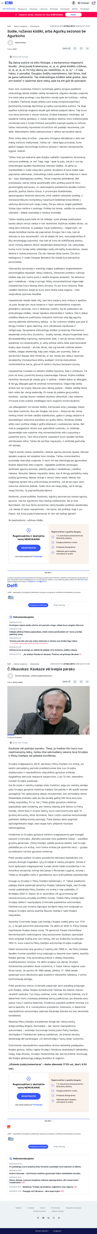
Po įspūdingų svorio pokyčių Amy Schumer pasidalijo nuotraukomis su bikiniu (45, 1167)
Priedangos (84, 9)
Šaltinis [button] (48, 572)
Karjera (42, 1208)
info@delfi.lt (42, 581)
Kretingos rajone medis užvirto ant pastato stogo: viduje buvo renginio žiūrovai (46, 625)
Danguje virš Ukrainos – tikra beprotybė (41, 1191)
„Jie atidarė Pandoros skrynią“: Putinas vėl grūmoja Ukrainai (51, 654)
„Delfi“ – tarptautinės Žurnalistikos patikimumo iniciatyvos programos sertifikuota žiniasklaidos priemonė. (44, 592)
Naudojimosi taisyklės (73, 1208)
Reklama (19, 1208)
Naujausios (22, 9)
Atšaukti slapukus (58, 1211)
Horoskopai (65, 9)
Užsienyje (33, 9)
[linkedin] (48, 1218)
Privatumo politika (39, 1211)
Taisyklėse (31, 581)
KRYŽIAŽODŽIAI (9, 9)
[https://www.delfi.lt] (9, 2)
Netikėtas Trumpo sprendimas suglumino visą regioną (48, 1187)
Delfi (23, 578)
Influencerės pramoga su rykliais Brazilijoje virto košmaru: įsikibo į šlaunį (43, 650)
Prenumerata (55, 1208)
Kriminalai (54, 9)
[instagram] (54, 1218)
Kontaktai (31, 1208)
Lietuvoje (44, 9)
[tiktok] (59, 1218)
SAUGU (75, 9)
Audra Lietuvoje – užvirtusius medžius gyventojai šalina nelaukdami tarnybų (44, 1173)
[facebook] (38, 1218)
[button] (46, 625)
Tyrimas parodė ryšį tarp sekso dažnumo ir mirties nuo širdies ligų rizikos (43, 641)
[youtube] (43, 1218)
